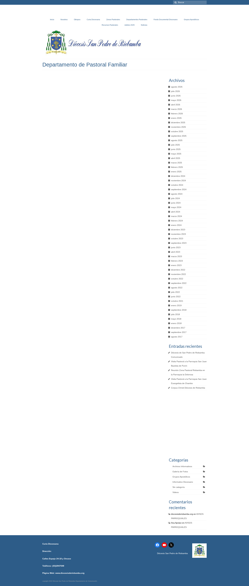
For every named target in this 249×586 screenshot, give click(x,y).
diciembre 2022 (178, 270)
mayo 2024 (176, 207)
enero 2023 (176, 265)
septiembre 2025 (178, 136)
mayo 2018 (176, 319)
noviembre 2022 (178, 274)
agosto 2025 (176, 140)
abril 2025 (175, 158)
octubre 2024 (177, 185)
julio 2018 (175, 314)
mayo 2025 (176, 154)
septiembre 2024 (178, 189)
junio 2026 (176, 96)
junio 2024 (176, 203)
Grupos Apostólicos (181, 477)
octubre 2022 (177, 279)
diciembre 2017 (178, 328)
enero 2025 (176, 171)
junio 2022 (176, 296)
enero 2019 (176, 305)
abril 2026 (175, 104)
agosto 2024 (176, 194)
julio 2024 (175, 198)
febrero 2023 (177, 261)
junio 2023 (176, 247)
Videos (175, 492)
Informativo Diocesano (182, 482)
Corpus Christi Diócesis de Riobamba (188, 388)
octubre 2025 (177, 131)
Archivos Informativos (182, 466)
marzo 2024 (176, 216)
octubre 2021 (177, 301)
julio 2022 (175, 292)
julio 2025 (175, 145)
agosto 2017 (176, 337)
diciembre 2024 (178, 176)
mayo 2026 (176, 100)
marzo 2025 (176, 163)
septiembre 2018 (178, 310)
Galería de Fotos (180, 471)
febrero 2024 (177, 221)
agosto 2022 (176, 287)
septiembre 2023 (178, 243)
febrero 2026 (177, 113)
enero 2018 (176, 323)
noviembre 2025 (178, 127)
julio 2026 (175, 91)
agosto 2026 (176, 87)
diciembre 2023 (178, 229)
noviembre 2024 (178, 180)
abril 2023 (175, 252)
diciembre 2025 (178, 122)
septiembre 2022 (178, 283)
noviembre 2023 (178, 234)
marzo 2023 (176, 256)
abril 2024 (175, 212)
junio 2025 (176, 149)
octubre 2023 (177, 238)
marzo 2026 (176, 109)
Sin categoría (178, 487)
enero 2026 (176, 118)
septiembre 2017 (178, 332)
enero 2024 (176, 225)
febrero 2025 (177, 167)
